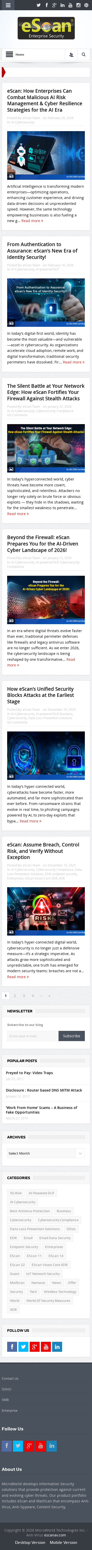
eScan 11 (34, 1256)
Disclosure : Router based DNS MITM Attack (44, 1090)
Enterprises (15, 878)
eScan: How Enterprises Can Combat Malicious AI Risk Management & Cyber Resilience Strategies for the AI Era (44, 100)
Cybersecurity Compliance (54, 411)
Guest (14, 1274)
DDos (71, 1229)
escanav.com (55, 1535)
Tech (33, 1292)
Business (66, 714)
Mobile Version (63, 1542)
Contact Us (10, 1378)
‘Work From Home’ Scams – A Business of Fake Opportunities (41, 1110)
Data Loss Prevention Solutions (50, 718)
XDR (62, 878)
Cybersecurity (17, 718)
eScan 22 (17, 1265)
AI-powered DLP (47, 269)
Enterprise (9, 1410)
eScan (15, 1256)
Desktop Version (30, 1542)
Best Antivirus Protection (30, 1211)
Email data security (55, 1238)
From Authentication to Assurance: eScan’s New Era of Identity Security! (42, 250)
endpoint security (64, 874)
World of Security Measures (48, 1300)
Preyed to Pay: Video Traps (29, 1072)
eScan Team (31, 118)
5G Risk (16, 1193)
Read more (31, 220)
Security (16, 1292)
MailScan (17, 1283)
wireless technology (60, 1292)
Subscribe (71, 1035)
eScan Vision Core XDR (41, 878)
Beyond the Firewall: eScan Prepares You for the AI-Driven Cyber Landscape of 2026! (42, 543)
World (14, 1300)
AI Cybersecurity (22, 122)
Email (28, 1238)
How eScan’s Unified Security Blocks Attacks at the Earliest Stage (40, 695)
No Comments (17, 415)
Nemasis (38, 1283)
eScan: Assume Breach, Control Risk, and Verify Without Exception (43, 851)
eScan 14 (56, 1256)
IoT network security (43, 1274)
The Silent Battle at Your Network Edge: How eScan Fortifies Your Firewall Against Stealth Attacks (46, 392)
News (56, 1283)
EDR (48, 874)
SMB (5, 1399)
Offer (72, 1283)
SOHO (6, 1389)
